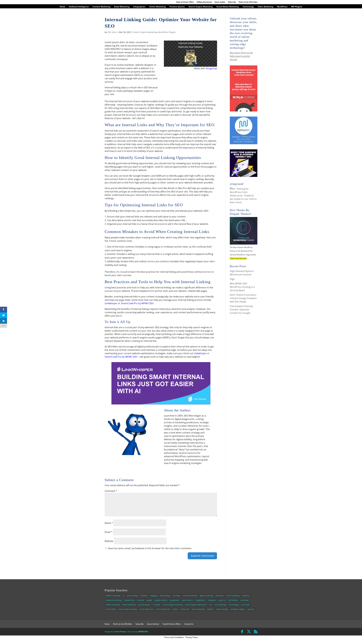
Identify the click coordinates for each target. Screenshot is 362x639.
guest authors (187, 600)
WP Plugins (296, 7)
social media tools (163, 609)
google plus (174, 600)
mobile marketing (113, 604)
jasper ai (222, 600)
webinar (210, 609)
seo (210, 604)
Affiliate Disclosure (204, 2)
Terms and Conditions (174, 637)
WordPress (282, 7)
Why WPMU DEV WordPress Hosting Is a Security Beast (242, 287)
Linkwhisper (111, 303)
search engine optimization (195, 604)
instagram (212, 600)
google (149, 600)
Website (109, 541)
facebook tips (129, 600)
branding (176, 595)
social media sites (146, 609)
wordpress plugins (238, 609)
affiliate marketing (113, 595)
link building (233, 600)
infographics (200, 600)
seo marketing (220, 604)
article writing (132, 595)
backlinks (144, 595)
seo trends (245, 604)
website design (222, 609)
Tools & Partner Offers (185, 2)
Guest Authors (153, 624)
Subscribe (232, 2)
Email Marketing (122, 7)
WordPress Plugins (167, 32)
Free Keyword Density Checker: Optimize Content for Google (241, 309)
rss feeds (156, 604)
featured (140, 600)
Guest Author (220, 2)
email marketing (233, 595)
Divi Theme (121, 631)
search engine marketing (172, 604)
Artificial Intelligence (79, 7)
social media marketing (127, 609)
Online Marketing (157, 7)
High (232, 279)
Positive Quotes (177, 7)
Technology (248, 7)
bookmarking (165, 595)
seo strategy (233, 604)
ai (123, 595)
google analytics (161, 600)
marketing (244, 600)
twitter (175, 609)
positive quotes (144, 604)
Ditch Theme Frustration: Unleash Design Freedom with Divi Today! (243, 298)
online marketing (129, 604)
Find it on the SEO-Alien (248, 2)
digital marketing (206, 595)
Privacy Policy (192, 637)
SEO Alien (112, 32)
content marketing (190, 595)
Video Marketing (265, 7)
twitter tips (185, 609)
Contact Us (188, 624)
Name (109, 523)
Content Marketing (101, 7)
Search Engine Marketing (200, 7)
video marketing (198, 609)
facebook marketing (113, 600)
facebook (245, 595)
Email (108, 532)
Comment (111, 490)
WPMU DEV (143, 631)
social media (111, 609)
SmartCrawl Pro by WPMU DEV (137, 303)
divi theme (220, 595)
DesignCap (211, 68)
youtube (251, 609)
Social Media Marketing (227, 7)
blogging (153, 595)
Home (62, 7)
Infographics (139, 7)
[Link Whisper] (160, 402)
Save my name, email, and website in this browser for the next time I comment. (150, 548)
